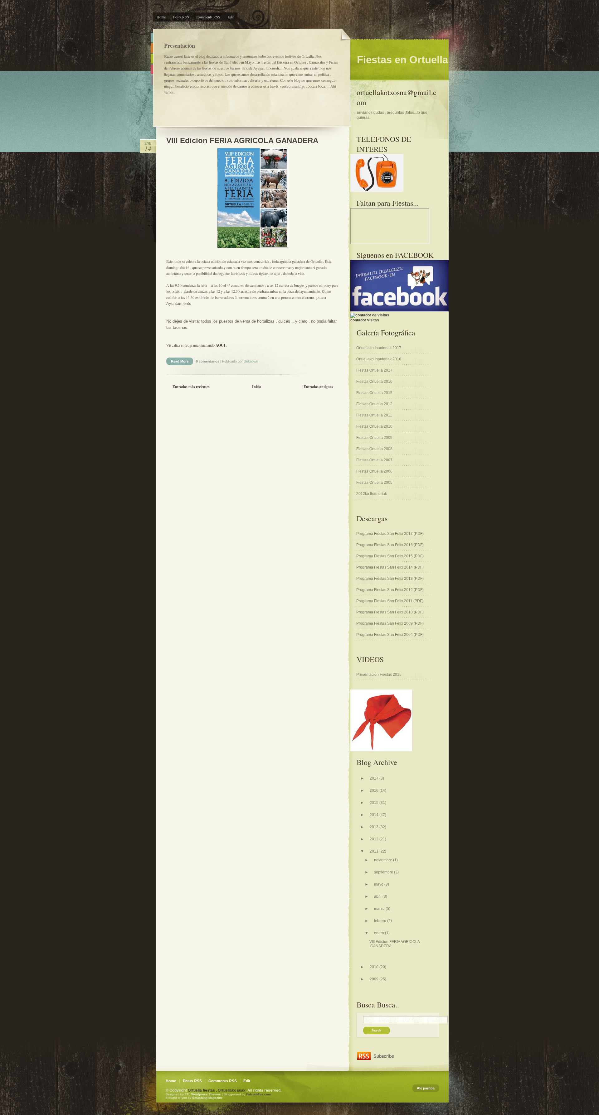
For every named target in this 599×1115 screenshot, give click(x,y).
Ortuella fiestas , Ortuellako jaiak (217, 1090)
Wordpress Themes (206, 1094)
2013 (374, 827)
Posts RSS (181, 16)
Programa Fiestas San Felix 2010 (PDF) (390, 612)
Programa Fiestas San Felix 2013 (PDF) (390, 578)
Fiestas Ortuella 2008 (374, 449)
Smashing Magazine (207, 1097)
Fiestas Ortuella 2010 (374, 426)
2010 (374, 967)
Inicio (256, 386)
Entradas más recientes (191, 386)
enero (379, 933)
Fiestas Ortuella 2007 (374, 460)
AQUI (220, 345)
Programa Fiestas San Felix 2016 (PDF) (390, 545)
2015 (374, 802)
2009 (374, 979)
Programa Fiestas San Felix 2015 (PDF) (390, 556)
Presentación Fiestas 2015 (379, 674)
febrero (380, 921)
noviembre (383, 860)
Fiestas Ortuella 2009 (374, 437)
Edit (231, 16)
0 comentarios (208, 361)
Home (161, 16)
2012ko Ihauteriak (371, 494)
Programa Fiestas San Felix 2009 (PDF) (390, 623)
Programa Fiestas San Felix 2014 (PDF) (390, 567)
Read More (179, 361)
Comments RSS (208, 16)
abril (378, 896)
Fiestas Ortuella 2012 (374, 404)
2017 (374, 778)
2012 (374, 839)
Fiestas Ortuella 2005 (374, 482)
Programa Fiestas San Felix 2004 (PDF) (390, 634)
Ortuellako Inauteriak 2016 (378, 359)
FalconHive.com (258, 1094)
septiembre (384, 872)
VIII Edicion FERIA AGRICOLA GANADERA (242, 140)
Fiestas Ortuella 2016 (374, 381)
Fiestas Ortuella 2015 (374, 393)
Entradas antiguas (318, 386)
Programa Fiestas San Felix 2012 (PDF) (390, 590)
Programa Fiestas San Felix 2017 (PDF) (390, 533)
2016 (374, 790)
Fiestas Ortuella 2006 (374, 471)
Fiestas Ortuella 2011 (374, 415)
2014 (374, 815)
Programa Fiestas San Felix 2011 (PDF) (389, 601)
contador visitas (364, 320)
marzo (380, 908)
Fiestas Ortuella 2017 (374, 370)
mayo (379, 884)
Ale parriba (426, 1088)
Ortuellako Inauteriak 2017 (378, 348)
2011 (374, 851)
